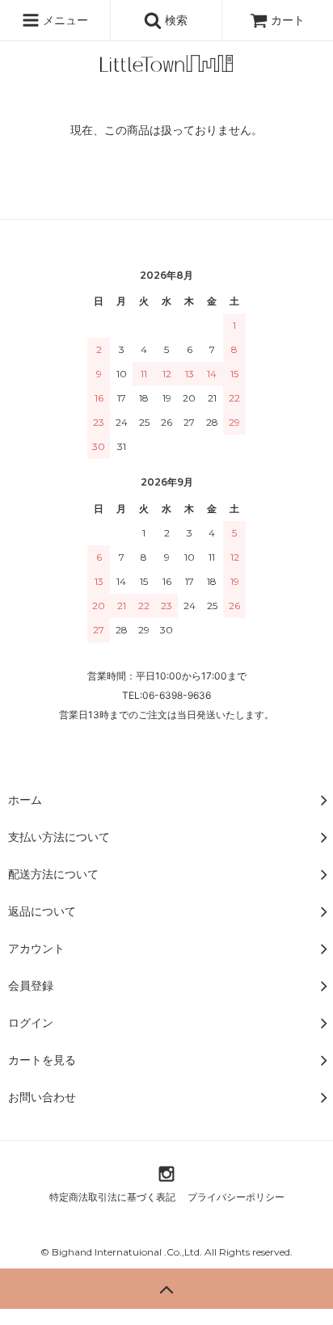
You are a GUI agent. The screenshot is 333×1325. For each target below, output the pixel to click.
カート (288, 20)
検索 (175, 20)
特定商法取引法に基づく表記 (112, 1197)
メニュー (64, 20)
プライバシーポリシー (236, 1197)
